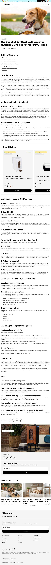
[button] (29, 152)
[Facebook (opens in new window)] (20, 420)
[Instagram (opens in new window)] (13, 420)
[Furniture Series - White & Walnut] (12, 186)
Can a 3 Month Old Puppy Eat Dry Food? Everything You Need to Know (33, 501)
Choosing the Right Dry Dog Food (9, 68)
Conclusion (4, 70)
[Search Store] (42, 4)
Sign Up (25, 472)
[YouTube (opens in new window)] (17, 420)
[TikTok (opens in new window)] (10, 420)
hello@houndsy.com (12, 516)
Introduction (5, 57)
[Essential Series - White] (5, 186)
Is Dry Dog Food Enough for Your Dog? (10, 66)
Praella (12, 559)
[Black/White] (36, 186)
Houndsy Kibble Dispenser (12, 176)
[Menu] (2, 4)
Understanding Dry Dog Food (8, 59)
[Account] (45, 4)
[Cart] (48, 4)
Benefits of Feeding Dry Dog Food (9, 61)
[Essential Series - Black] (7, 186)
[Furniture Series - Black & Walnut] (10, 186)
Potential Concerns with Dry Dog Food (10, 64)
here (43, 368)
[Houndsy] (8, 4)
